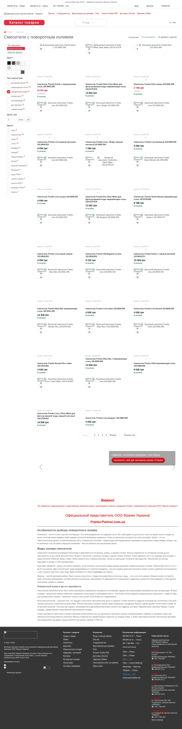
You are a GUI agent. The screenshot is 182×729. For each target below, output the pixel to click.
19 (146, 80)
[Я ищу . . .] (78, 22)
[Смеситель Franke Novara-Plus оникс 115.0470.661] (59, 338)
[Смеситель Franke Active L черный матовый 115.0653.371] (156, 229)
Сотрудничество (63, 13)
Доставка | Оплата (127, 13)
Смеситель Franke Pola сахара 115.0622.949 (154, 84)
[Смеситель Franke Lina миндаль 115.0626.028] (108, 393)
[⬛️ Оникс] (13, 63)
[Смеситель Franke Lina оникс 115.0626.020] (108, 283)
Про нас (51, 13)
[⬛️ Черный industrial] (9, 72)
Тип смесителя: (14, 45)
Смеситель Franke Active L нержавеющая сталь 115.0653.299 (56, 85)
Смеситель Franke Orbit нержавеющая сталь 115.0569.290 (154, 364)
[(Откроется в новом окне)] (46, 668)
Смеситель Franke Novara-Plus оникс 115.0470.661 (54, 364)
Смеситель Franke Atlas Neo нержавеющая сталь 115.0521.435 (57, 309)
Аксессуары (68, 663)
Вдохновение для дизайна (82, 13)
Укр (170, 22)
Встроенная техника (71, 659)
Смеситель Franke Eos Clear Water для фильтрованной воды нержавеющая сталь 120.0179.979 (106, 199)
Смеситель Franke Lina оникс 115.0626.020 (105, 308)
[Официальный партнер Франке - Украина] (20, 635)
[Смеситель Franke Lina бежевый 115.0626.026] (156, 117)
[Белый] (23, 63)
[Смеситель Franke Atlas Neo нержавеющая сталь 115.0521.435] (59, 283)
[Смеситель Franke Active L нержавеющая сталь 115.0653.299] (59, 59)
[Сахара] (9, 67)
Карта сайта (98, 666)
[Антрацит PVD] (27, 67)
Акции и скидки (69, 636)
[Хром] (13, 72)
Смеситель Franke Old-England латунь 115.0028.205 (104, 255)
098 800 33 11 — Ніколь (39, 6)
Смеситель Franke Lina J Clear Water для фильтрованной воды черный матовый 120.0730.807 (56, 416)
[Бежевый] (27, 63)
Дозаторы (67, 646)
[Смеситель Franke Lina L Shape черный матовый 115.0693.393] (108, 117)
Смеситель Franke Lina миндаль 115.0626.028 (107, 418)
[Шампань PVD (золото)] (18, 67)
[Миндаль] (13, 67)
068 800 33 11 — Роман (16, 6)
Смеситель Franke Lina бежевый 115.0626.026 (155, 142)
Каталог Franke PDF (110, 13)
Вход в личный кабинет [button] (102, 636)
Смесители (67, 643)
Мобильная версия (13, 673)
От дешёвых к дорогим (167, 37)
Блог (97, 13)
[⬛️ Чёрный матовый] (9, 63)
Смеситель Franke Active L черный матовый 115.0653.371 (154, 255)
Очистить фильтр (15, 53)
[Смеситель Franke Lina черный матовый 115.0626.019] (59, 117)
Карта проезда (157, 720)
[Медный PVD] (23, 67)
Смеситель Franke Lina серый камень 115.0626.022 (55, 255)
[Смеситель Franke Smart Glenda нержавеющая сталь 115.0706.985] (156, 171)
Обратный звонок (129, 647)
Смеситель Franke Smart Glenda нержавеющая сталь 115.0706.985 (155, 198)
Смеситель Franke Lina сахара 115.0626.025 (57, 197)
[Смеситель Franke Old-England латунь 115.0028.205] (108, 229)
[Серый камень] (18, 63)
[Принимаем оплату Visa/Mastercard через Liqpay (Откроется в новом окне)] (23, 668)
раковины (98, 572)
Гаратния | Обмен (144, 13)
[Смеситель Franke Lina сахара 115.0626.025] (59, 171)
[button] (180, 2)
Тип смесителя (15, 78)
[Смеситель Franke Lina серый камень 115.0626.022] (59, 229)
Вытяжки (66, 656)
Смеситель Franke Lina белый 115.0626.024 (154, 308)
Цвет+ (10, 58)
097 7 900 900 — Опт (61, 6)
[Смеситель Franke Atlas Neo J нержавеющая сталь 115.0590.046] (108, 338)
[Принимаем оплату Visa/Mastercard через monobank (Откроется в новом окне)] (25, 665)
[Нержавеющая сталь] (18, 72)
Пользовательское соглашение (105, 663)
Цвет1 (10, 125)
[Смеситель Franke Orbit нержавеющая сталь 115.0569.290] (156, 338)
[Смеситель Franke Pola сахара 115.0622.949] (156, 59)
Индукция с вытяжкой (72, 653)
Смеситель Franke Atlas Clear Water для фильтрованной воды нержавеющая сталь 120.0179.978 (106, 86)
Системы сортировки (71, 666)
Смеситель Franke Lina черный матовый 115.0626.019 (56, 143)
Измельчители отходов (72, 649)
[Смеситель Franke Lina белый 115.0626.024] (156, 283)
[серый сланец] (23, 72)
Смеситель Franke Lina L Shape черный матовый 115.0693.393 (104, 143)
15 (98, 249)
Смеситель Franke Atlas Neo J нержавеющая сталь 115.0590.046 (106, 360)
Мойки (65, 639)
